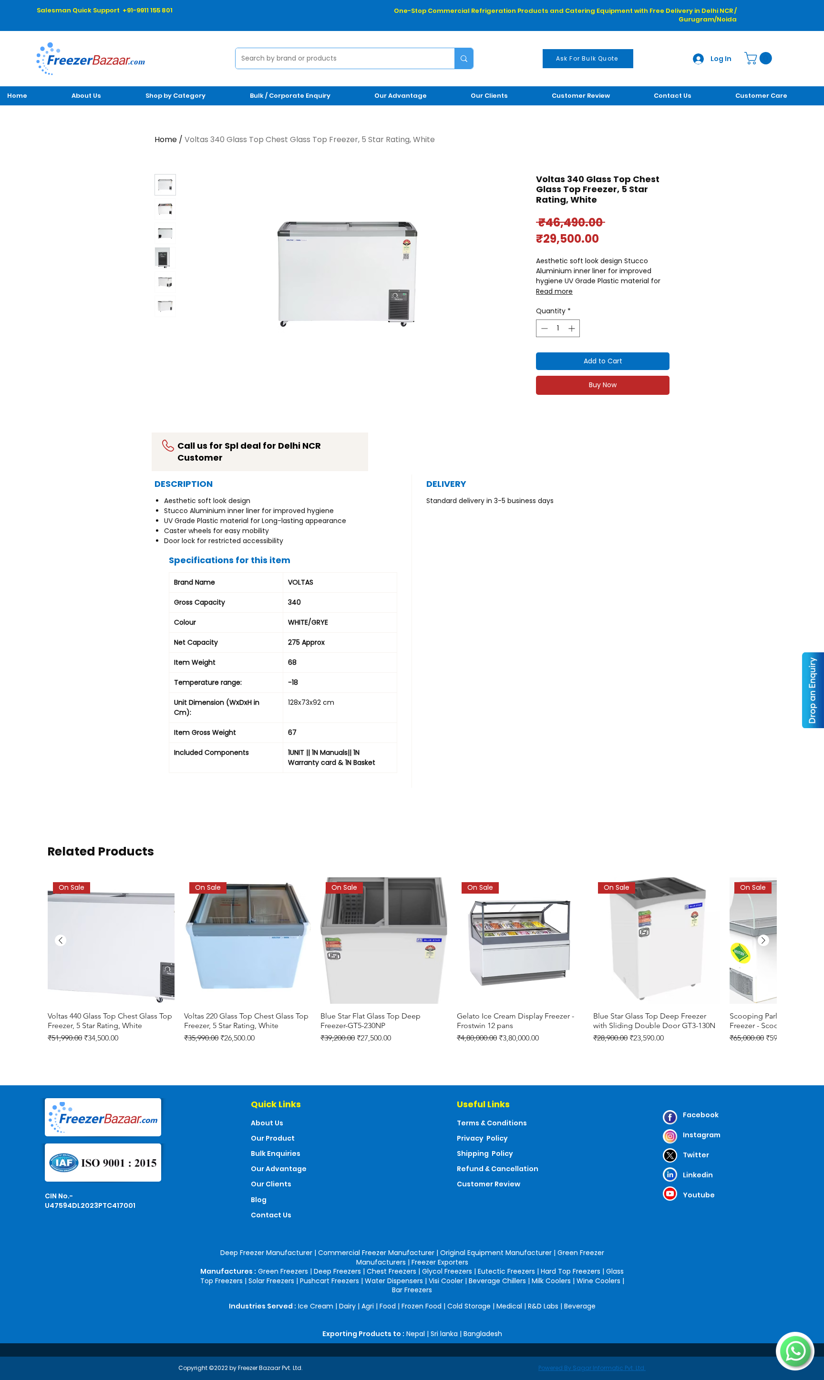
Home (165, 139)
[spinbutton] (557, 328)
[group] (412, 961)
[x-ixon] (670, 1155)
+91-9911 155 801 (148, 10)
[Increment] (572, 328)
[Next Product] (763, 940)
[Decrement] (543, 328)
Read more (554, 291)
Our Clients (271, 1184)
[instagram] (670, 1136)
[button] (759, 58)
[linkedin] (670, 1174)
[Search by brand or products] (463, 58)
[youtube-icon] (670, 1193)
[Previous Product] (60, 940)
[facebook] (670, 1117)
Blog (259, 1200)
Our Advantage (279, 1169)
